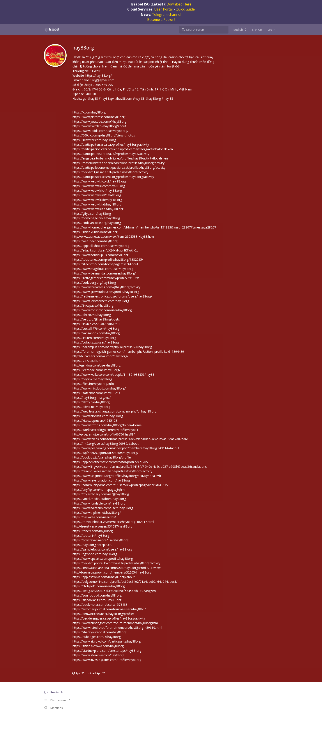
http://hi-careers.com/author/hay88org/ (100, 356)
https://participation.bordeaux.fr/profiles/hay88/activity (111, 154)
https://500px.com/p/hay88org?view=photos (104, 135)
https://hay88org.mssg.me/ (92, 397)
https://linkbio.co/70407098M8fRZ (96, 324)
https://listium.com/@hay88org (94, 338)
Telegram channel (166, 14)
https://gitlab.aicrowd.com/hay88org (98, 646)
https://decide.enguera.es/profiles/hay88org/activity (109, 618)
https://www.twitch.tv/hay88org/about (99, 126)
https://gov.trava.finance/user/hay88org (100, 540)
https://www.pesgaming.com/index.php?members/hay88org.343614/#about (126, 448)
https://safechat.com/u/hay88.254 (96, 393)
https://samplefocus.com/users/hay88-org (102, 549)
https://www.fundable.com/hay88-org (99, 503)
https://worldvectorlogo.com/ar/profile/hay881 (105, 430)
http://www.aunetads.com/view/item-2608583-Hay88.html (113, 236)
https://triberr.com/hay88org (93, 531)
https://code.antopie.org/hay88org (97, 223)
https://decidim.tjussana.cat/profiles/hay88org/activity (110, 172)
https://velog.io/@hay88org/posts (96, 319)
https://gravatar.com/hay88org (94, 140)
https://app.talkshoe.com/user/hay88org (101, 246)
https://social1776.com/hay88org (96, 328)
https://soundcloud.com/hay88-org (97, 595)
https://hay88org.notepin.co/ (93, 545)
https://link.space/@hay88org (93, 305)
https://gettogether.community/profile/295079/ (106, 278)
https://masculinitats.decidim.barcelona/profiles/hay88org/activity (119, 163)
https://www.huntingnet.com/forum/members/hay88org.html (116, 623)
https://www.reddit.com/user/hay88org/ (100, 131)
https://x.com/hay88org (89, 112)
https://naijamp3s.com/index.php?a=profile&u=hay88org (112, 347)
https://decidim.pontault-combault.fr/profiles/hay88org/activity (116, 563)
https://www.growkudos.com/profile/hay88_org (106, 292)
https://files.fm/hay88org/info (93, 384)
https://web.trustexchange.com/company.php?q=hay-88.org (114, 411)
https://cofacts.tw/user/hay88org (96, 342)
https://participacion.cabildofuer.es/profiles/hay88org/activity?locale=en (123, 149)
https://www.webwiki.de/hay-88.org (97, 200)
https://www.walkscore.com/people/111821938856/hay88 (113, 374)
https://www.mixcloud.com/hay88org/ (99, 388)
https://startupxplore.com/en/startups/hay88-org (107, 650)
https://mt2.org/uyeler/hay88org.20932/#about (106, 443)
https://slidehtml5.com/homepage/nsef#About (105, 264)
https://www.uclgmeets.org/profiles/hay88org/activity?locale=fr (117, 476)
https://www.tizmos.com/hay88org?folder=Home (107, 425)
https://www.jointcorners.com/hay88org (101, 301)
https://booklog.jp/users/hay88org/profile (102, 457)
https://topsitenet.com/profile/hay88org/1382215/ (108, 259)
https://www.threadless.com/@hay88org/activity (106, 287)
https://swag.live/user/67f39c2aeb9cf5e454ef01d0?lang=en (114, 591)
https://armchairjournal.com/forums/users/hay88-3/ (109, 609)
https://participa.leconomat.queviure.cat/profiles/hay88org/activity (119, 167)
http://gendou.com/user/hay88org (96, 365)
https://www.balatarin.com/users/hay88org (103, 508)
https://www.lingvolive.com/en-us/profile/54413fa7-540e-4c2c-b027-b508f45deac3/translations (140, 466)
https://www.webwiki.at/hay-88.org (97, 204)
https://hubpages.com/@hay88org (97, 637)
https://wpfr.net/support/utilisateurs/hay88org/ (105, 453)
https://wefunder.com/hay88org (95, 241)
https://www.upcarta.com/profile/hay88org (103, 558)
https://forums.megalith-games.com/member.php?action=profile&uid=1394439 (128, 351)
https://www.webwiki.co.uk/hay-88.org (99, 181)
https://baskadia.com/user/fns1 (95, 517)
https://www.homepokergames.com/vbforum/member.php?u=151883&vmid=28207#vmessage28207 (144, 227)
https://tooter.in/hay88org (91, 535)
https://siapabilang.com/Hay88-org (97, 600)
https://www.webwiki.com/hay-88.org (99, 186)
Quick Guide (185, 9)
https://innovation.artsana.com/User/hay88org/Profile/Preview (117, 568)
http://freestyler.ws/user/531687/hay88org (102, 526)
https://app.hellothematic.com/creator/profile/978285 (110, 462)
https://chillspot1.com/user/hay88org (99, 586)
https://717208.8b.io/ (87, 361)
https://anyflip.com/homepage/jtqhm (99, 489)
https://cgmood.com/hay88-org (95, 554)
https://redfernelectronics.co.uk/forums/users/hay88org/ (112, 296)
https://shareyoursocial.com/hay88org (99, 632)
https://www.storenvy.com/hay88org (98, 655)
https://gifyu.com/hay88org (92, 213)
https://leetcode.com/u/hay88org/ (96, 370)
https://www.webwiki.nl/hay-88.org (97, 195)
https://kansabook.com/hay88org (96, 333)
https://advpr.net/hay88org (91, 407)
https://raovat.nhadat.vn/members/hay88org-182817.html (113, 522)
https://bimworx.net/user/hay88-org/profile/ (103, 614)
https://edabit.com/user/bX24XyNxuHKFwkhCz (105, 250)
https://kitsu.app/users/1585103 (95, 420)
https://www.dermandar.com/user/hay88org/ (104, 273)
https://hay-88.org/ (98, 75)
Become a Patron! (161, 19)
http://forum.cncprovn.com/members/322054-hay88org (112, 572)
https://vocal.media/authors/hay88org (99, 499)
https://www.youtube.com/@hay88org (99, 121)
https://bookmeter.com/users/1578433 (100, 604)
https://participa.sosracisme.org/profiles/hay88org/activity (113, 177)
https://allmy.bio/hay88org (91, 402)
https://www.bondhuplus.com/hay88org (100, 255)
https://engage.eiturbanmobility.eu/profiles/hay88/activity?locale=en (120, 158)
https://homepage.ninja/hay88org (96, 218)
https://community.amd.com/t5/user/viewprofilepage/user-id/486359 (121, 485)
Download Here (178, 4)
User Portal (163, 9)
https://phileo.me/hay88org (92, 315)
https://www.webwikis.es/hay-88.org (98, 209)
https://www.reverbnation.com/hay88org (101, 480)
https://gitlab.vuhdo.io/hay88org (95, 232)
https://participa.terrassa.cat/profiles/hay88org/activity (111, 144)
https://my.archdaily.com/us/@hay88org (101, 494)
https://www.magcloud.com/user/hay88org (103, 269)
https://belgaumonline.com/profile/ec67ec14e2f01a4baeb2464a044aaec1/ (125, 581)
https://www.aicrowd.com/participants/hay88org (107, 641)
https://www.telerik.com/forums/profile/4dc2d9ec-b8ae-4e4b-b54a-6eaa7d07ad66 (131, 439)
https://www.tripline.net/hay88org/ (97, 512)
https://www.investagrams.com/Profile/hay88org (107, 660)
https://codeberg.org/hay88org (94, 282)
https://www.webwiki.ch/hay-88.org (97, 190)
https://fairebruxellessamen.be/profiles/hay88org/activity (112, 471)
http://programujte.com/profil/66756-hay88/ (104, 434)
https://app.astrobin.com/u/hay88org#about (104, 577)
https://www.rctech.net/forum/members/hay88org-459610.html (117, 627)
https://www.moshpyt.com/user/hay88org (102, 310)
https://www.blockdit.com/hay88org (98, 416)
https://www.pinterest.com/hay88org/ (99, 117)
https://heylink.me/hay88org (92, 379)
